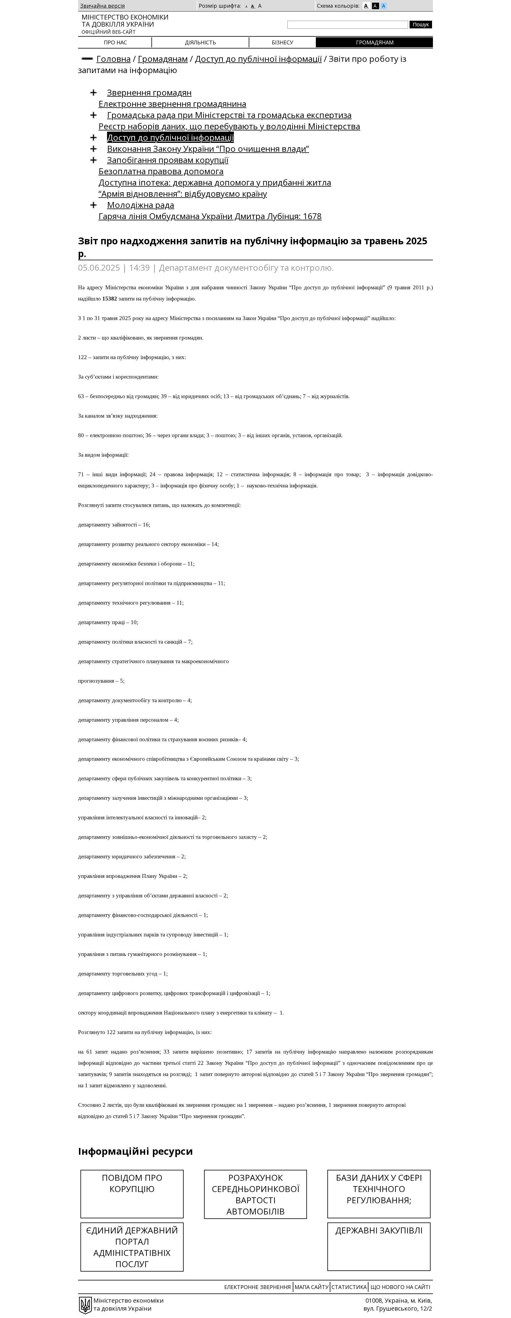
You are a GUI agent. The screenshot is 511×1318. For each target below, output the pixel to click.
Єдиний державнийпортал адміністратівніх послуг (132, 1247)
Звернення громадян (149, 92)
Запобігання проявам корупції (167, 159)
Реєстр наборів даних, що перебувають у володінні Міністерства (229, 126)
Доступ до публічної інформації (258, 58)
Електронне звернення (257, 1286)
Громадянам (375, 42)
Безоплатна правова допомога (161, 171)
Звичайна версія (102, 5)
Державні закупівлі (379, 1230)
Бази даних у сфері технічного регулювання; (379, 1189)
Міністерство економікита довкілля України (125, 23)
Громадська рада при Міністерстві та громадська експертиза (229, 114)
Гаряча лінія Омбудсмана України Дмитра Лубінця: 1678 (210, 216)
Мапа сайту (312, 1286)
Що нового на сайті (400, 1286)
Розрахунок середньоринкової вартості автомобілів (256, 1194)
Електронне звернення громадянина (172, 103)
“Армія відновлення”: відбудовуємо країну (182, 193)
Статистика (349, 1286)
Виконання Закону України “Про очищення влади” (208, 148)
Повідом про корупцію (132, 1183)
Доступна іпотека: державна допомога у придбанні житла (214, 182)
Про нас (115, 42)
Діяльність (200, 42)
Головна (113, 58)
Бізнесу (282, 42)
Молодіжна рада (140, 204)
